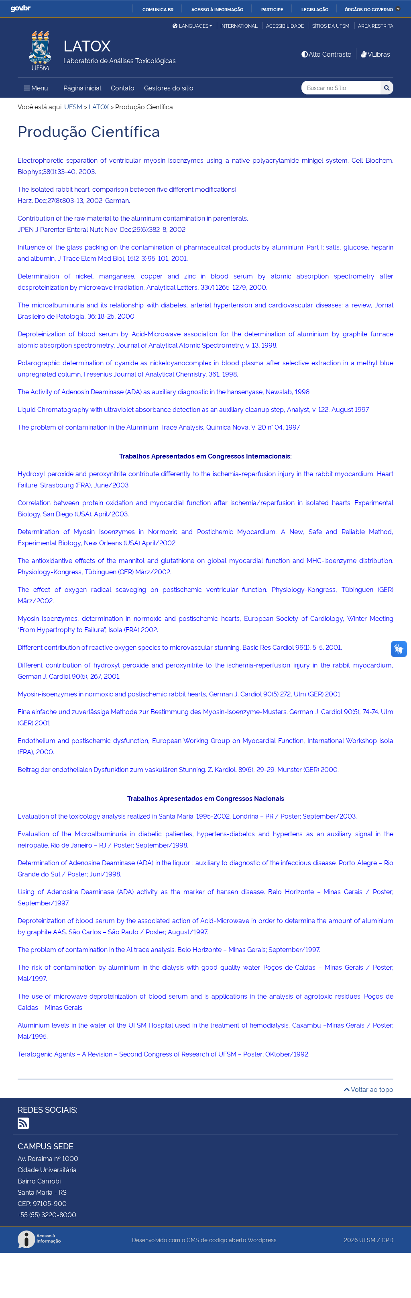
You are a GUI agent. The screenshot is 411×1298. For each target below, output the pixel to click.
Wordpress (262, 1239)
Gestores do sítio (168, 87)
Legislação (314, 9)
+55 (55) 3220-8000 (47, 1214)
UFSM (367, 1239)
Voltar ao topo (371, 1089)
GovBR (20, 8)
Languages (193, 25)
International (239, 25)
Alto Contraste (330, 53)
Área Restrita (375, 25)
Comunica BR (157, 9)
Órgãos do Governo (369, 9)
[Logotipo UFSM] (40, 48)
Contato (122, 87)
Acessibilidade (285, 25)
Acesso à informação (217, 9)
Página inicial (82, 87)
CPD (387, 1239)
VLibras (379, 53)
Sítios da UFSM (331, 25)
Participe (272, 9)
